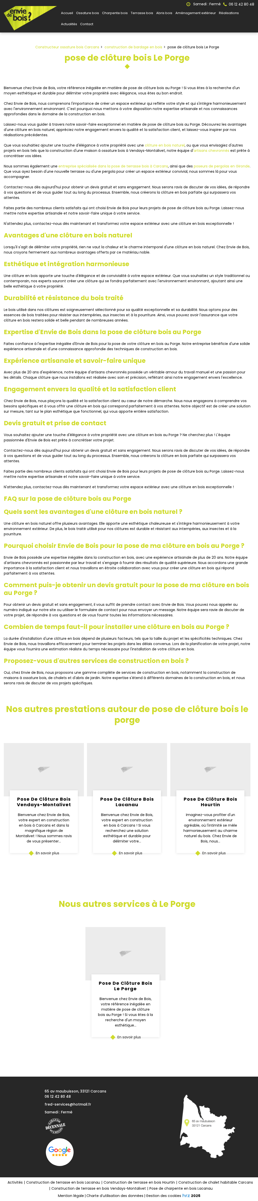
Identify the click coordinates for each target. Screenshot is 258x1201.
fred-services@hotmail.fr (68, 1104)
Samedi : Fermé (206, 4)
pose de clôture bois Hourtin (210, 801)
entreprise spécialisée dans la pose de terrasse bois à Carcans (113, 166)
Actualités (69, 24)
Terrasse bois (142, 13)
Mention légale (71, 1195)
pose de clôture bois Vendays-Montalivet (44, 801)
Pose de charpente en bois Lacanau (181, 1188)
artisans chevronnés (211, 150)
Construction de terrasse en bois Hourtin (139, 1182)
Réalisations (229, 13)
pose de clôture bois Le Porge (125, 985)
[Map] (205, 1127)
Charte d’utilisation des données (114, 1195)
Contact (86, 24)
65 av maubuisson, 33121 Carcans (75, 1091)
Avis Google (60, 1152)
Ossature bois (87, 13)
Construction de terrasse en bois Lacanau (63, 1182)
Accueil (67, 13)
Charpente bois (115, 13)
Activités (15, 1182)
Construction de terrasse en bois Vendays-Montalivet (98, 1188)
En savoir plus (47, 853)
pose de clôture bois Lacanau (127, 801)
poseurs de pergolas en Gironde (222, 166)
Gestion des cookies (163, 1195)
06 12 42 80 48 (58, 1096)
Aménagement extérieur (195, 13)
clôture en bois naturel (165, 145)
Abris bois (164, 13)
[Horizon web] (186, 1195)
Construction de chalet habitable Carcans (215, 1182)
